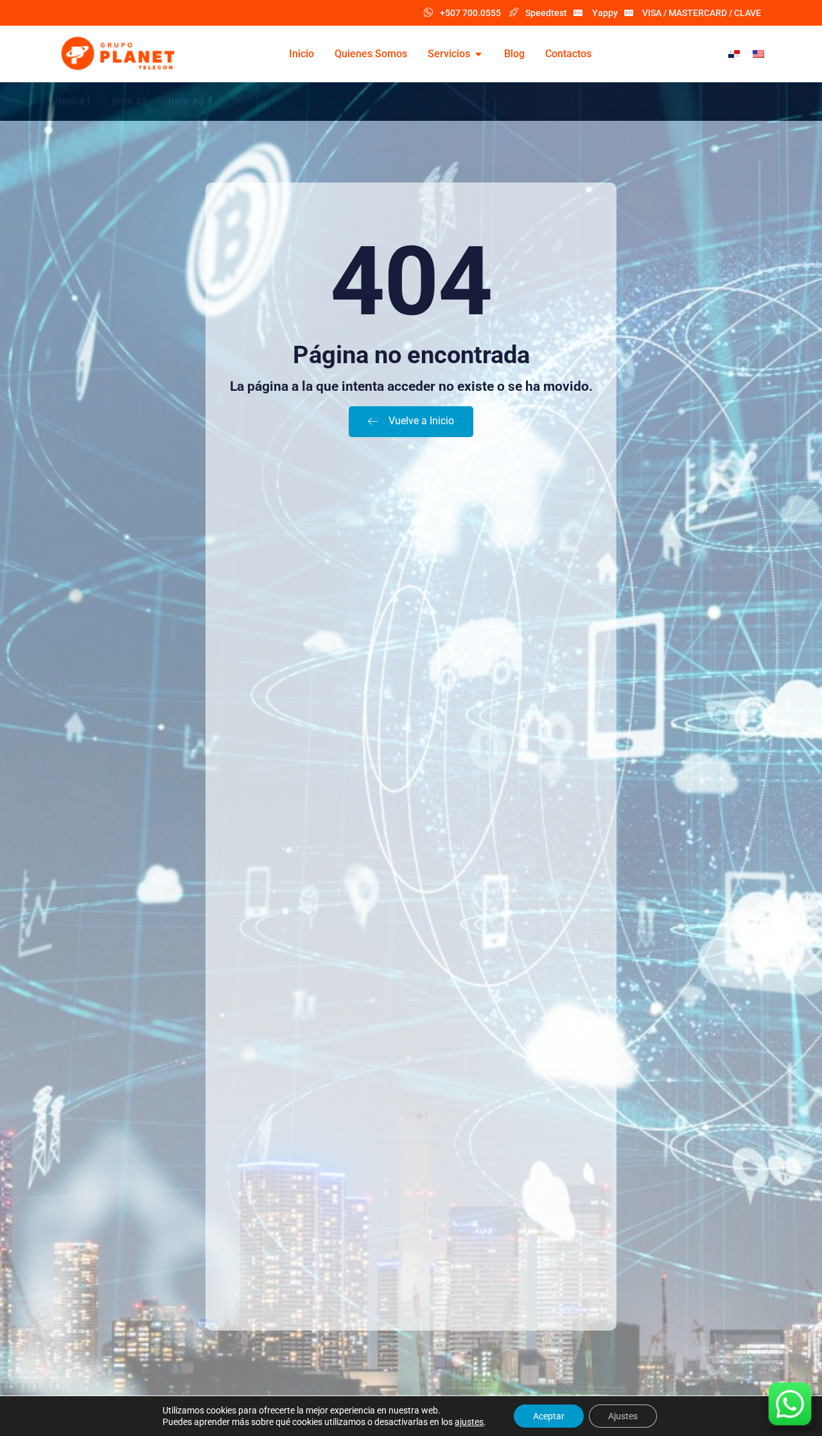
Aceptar (548, 1416)
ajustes (469, 1422)
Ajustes (623, 1416)
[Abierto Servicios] (478, 54)
